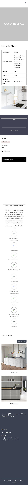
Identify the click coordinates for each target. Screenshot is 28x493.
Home (3, 446)
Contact (4, 456)
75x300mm (5, 142)
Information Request (14, 188)
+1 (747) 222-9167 (6, 432)
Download (4, 452)
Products (4, 450)
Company (4, 448)
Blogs (3, 454)
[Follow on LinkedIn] (8, 472)
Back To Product (21, 341)
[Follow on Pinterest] (11, 472)
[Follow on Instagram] (5, 472)
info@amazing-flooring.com (10, 438)
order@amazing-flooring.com (10, 440)
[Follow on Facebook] (2, 472)
